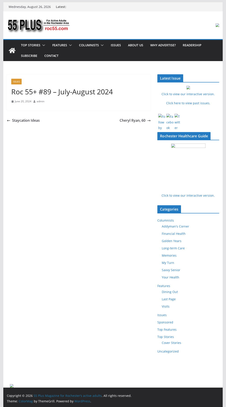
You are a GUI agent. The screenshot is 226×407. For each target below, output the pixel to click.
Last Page (169, 299)
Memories (169, 255)
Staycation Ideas (26, 120)
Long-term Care (173, 248)
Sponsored (165, 322)
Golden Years (171, 241)
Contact (51, 56)
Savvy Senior (171, 270)
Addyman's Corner (175, 226)
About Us (135, 45)
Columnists (89, 45)
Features (59, 45)
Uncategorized (168, 351)
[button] (42, 45)
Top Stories (30, 45)
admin (40, 101)
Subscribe (29, 56)
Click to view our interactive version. (188, 195)
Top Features (167, 329)
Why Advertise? (163, 45)
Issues (116, 45)
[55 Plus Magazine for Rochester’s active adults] (12, 50)
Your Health (170, 277)
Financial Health (174, 234)
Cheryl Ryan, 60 (132, 120)
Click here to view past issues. (188, 103)
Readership (192, 45)
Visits (166, 306)
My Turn (168, 263)
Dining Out (170, 292)
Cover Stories (171, 343)
